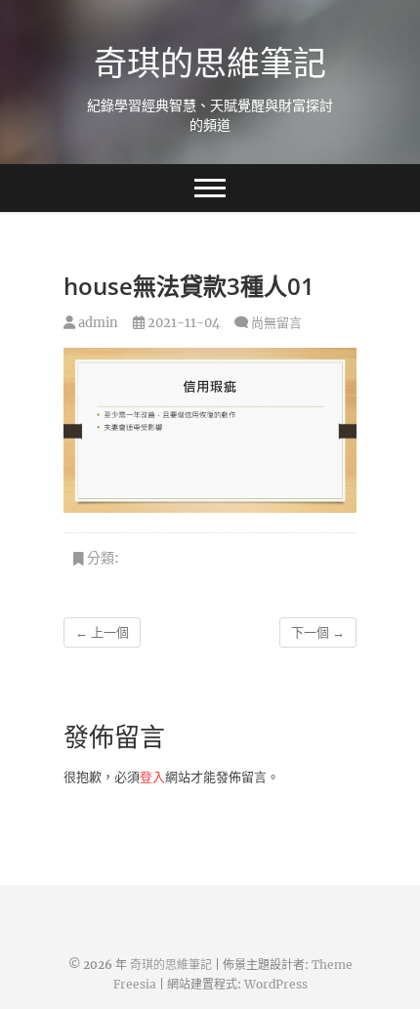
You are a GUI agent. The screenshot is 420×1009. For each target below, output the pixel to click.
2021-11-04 (182, 323)
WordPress (276, 984)
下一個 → (318, 632)
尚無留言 (276, 323)
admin (96, 323)
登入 (152, 777)
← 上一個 (102, 632)
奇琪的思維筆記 (210, 62)
